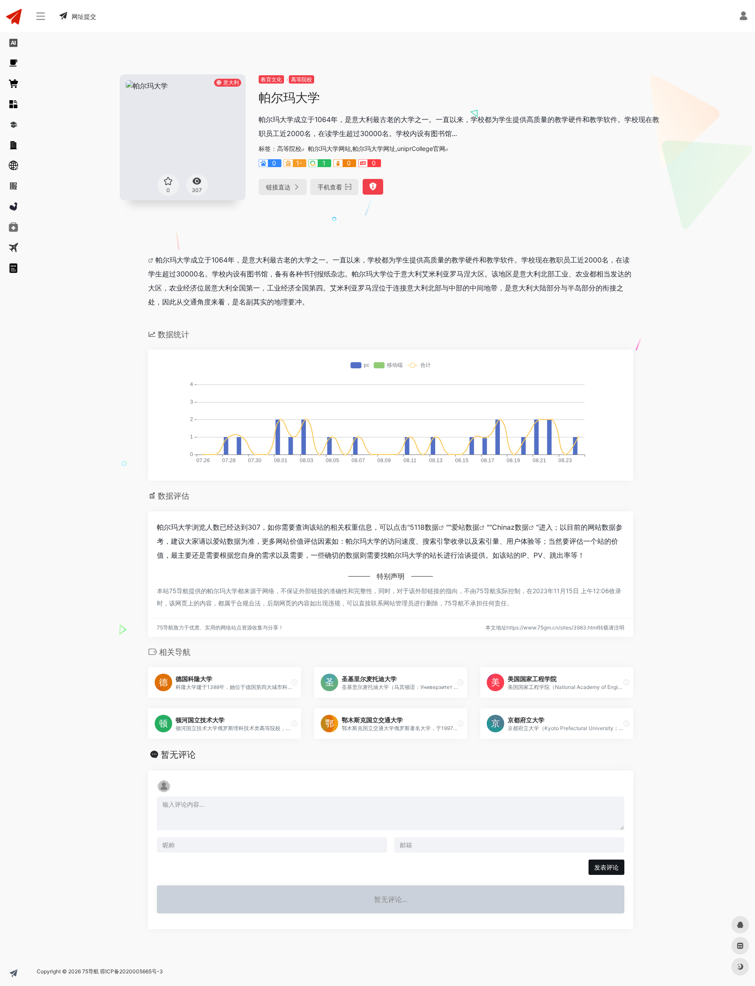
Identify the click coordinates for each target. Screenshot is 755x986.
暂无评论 (178, 754)
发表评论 (606, 867)
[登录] (743, 17)
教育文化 (271, 79)
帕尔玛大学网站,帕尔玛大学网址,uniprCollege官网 (376, 148)
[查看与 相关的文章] (152, 259)
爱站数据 (465, 527)
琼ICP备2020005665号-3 (131, 971)
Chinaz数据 (510, 527)
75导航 (90, 971)
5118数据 (424, 527)
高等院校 (301, 79)
